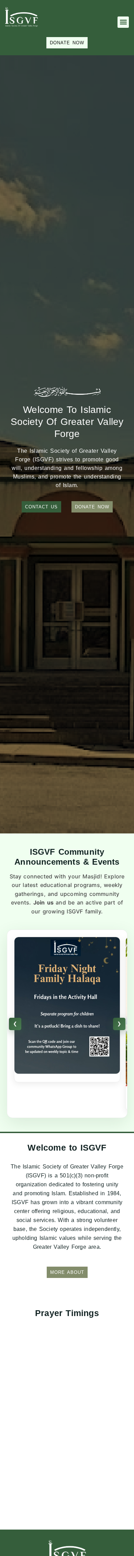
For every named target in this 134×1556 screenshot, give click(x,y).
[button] (123, 22)
